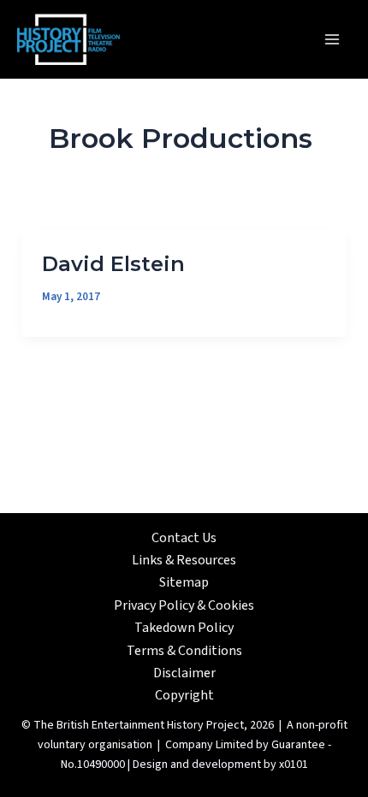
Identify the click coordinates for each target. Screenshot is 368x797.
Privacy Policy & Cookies (184, 605)
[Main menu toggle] (332, 39)
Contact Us (184, 537)
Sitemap (184, 582)
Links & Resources (184, 560)
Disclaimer (184, 673)
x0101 (293, 764)
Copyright (184, 695)
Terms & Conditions (184, 650)
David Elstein (113, 263)
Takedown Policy (184, 627)
